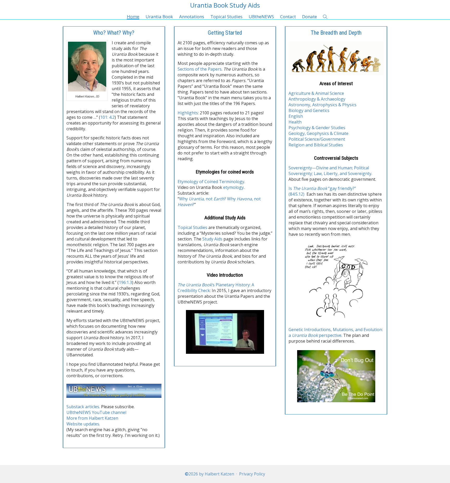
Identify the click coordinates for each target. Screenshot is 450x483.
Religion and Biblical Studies (316, 145)
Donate (309, 16)
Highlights (188, 113)
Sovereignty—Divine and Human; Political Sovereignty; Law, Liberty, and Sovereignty (330, 170)
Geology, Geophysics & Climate (318, 133)
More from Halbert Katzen (92, 418)
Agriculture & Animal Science (316, 93)
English (296, 116)
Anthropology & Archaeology (317, 99)
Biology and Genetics (309, 110)
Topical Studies (226, 16)
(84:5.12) (296, 194)
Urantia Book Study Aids (225, 5)
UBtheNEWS (261, 16)
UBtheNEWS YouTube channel (96, 412)
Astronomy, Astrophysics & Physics (323, 105)
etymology (233, 187)
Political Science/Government (317, 139)
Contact (288, 16)
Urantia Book (159, 16)
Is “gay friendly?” (322, 188)
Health (295, 122)
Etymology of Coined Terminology (211, 181)
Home (133, 16)
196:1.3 (125, 282)
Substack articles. (83, 407)
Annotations (191, 16)
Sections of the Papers (200, 69)
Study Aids (212, 239)
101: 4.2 (107, 117)
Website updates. (83, 424)
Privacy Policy (252, 474)
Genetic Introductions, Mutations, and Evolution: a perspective (336, 332)
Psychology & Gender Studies (317, 128)
